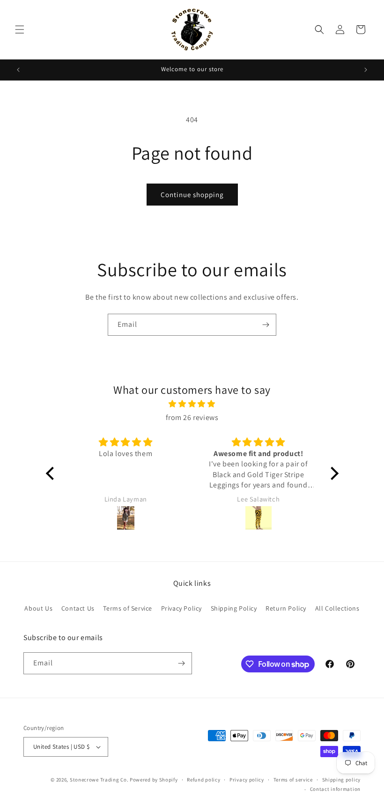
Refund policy (203, 779)
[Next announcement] (365, 69)
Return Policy (286, 608)
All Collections (337, 608)
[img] (192, 404)
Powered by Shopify (154, 779)
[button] (19, 29)
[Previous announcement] (18, 69)
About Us (38, 608)
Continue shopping (192, 194)
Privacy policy (246, 779)
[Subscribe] (265, 325)
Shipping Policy (234, 608)
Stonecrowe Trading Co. (99, 779)
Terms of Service (127, 608)
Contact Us (78, 608)
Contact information (335, 789)
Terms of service (293, 779)
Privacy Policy (181, 608)
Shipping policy (341, 779)
